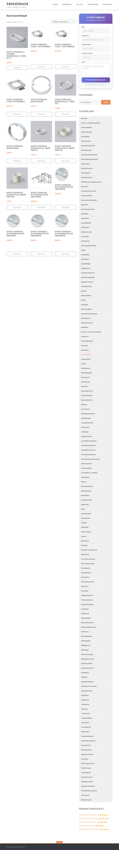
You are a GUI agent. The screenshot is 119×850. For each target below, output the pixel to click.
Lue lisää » (17, 68)
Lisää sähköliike (93, 4)
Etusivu (55, 4)
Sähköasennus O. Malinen (88, 829)
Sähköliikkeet (67, 4)
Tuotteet (79, 4)
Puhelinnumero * (87, 44)
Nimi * (83, 27)
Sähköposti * (86, 36)
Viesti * (84, 62)
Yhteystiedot (107, 4)
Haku (106, 102)
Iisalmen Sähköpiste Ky (87, 822)
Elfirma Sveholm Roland (88, 815)
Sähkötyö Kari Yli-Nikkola (88, 818)
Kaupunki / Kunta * (87, 53)
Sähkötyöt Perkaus (86, 826)
